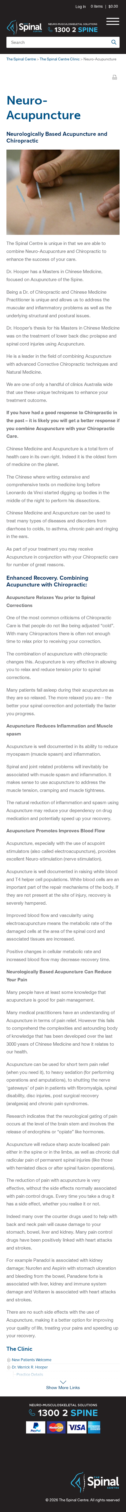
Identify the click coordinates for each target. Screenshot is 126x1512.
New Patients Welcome (31, 1359)
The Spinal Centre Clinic (60, 59)
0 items (97, 6)
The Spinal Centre (21, 59)
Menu (113, 21)
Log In (81, 6)
